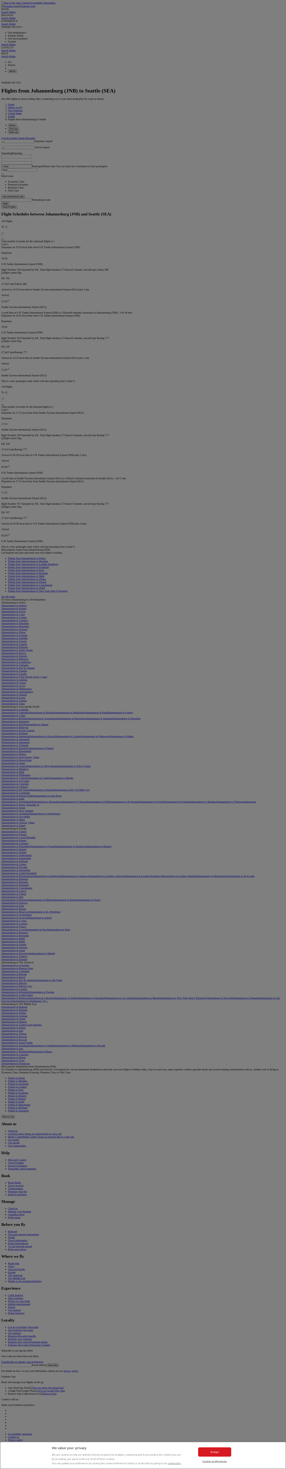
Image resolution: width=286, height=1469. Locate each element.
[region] (143, 1455)
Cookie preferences (214, 1461)
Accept (214, 1452)
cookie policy (174, 1463)
